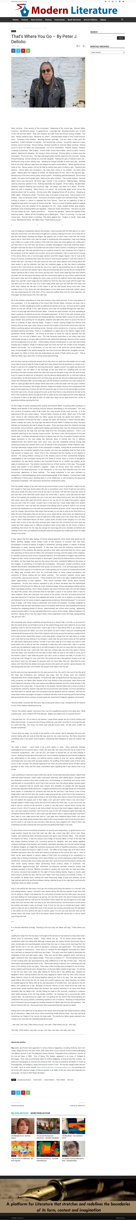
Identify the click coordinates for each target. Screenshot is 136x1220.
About (103, 19)
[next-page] (16, 1165)
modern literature (49, 1080)
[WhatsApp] (28, 51)
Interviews (60, 19)
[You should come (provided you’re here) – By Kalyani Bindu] (73, 1149)
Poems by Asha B (17, 1106)
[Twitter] (116, 1)
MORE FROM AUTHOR (40, 1113)
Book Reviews (74, 19)
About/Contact (120, 1218)
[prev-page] (12, 1165)
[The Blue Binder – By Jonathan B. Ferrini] (73, 1126)
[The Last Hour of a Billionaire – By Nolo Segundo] (22, 1149)
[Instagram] (112, 1)
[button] (122, 20)
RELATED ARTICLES (19, 1113)
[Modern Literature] (68, 10)
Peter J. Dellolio (61, 1080)
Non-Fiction (36, 19)
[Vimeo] (119, 1)
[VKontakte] (123, 1)
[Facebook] (109, 1)
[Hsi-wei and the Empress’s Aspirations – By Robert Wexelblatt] (48, 1126)
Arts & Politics (90, 19)
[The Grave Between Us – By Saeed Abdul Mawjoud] (48, 1149)
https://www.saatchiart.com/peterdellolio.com (53, 1067)
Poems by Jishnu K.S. (77, 1106)
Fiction (24, 19)
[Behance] (105, 1)
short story (70, 1080)
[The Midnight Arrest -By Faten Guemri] (22, 1126)
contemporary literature (24, 1080)
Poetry (48, 19)
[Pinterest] (23, 51)
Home (15, 19)
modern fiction (37, 1080)
